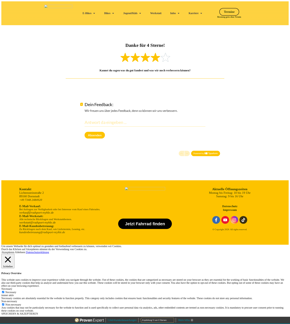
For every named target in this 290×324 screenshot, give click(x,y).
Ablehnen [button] (20, 252)
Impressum (230, 210)
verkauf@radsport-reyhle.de (36, 212)
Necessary (10, 292)
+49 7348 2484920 (30, 199)
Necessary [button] (6, 288)
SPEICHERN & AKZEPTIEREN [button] (19, 313)
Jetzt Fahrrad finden (145, 223)
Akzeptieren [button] (7, 252)
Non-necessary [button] (9, 301)
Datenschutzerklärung (37, 252)
